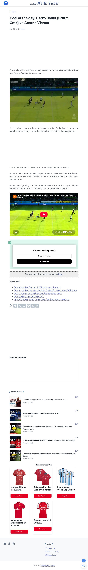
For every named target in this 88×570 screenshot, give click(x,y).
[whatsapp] (24, 306)
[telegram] (28, 306)
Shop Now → (66, 496)
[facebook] (15, 306)
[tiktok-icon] (9, 544)
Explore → (42, 529)
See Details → (42, 496)
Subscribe (44, 261)
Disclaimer (51, 555)
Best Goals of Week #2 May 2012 (29, 296)
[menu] (6, 3)
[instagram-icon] (13, 544)
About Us (51, 548)
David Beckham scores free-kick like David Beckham (38, 293)
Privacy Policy (53, 552)
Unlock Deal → (19, 531)
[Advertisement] (44, 48)
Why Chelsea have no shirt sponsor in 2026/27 (41, 413)
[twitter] (20, 306)
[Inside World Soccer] (44, 3)
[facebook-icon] (5, 544)
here (60, 274)
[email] (37, 306)
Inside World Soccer (48, 565)
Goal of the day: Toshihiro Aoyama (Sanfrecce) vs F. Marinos (41, 299)
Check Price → (19, 496)
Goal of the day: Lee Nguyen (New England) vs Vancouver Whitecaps (45, 290)
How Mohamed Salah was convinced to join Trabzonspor (45, 400)
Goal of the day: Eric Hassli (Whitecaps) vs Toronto (37, 287)
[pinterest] (33, 306)
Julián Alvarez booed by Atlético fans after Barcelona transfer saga (49, 440)
